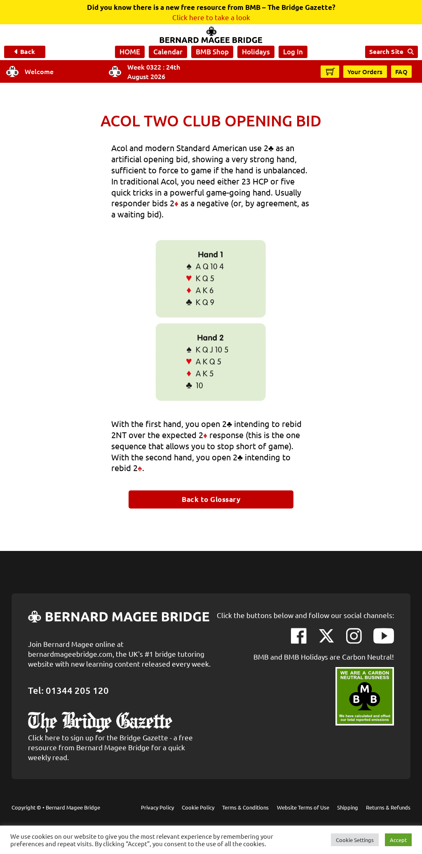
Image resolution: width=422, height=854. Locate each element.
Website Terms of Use (303, 807)
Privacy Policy (157, 807)
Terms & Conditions (245, 807)
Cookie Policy (198, 807)
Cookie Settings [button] (355, 839)
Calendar (168, 51)
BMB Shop (212, 51)
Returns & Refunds (388, 807)
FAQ (401, 72)
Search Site (386, 51)
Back (27, 51)
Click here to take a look (211, 17)
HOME (130, 51)
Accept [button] (398, 839)
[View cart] (330, 71)
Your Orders (365, 72)
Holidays (256, 51)
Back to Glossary (211, 499)
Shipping (347, 807)
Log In (293, 51)
